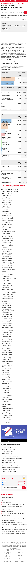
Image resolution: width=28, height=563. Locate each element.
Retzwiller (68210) (6, 273)
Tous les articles (12, 543)
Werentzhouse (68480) (7, 294)
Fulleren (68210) (6, 367)
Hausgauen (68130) (6, 345)
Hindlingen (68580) (6, 283)
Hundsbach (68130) (7, 352)
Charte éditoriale (18, 542)
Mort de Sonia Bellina (7, 497)
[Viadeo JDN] (20, 558)
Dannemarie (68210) (7, 209)
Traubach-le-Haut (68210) (8, 282)
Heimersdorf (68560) (7, 285)
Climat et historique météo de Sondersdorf (12, 458)
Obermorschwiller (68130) (8, 329)
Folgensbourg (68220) (7, 246)
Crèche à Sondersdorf (7, 451)
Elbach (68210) (5, 390)
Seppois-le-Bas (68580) (7, 218)
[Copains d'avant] (7, 558)
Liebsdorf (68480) (6, 388)
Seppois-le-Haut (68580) (8, 311)
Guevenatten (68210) (7, 414)
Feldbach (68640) (6, 320)
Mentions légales (5, 546)
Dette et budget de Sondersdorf (10, 456)
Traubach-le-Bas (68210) (8, 316)
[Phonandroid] (20, 561)
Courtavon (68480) (6, 359)
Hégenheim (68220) (7, 202)
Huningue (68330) (6, 195)
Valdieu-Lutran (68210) (7, 327)
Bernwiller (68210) (6, 227)
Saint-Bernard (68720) (7, 298)
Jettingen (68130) (6, 307)
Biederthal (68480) (6, 368)
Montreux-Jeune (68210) (8, 347)
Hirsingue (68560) (6, 213)
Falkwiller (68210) (6, 404)
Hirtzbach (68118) (6, 222)
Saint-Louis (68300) (7, 193)
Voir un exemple (22, 481)
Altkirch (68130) (6, 197)
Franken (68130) (6, 356)
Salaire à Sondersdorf (7, 453)
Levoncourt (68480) (7, 395)
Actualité (5, 481)
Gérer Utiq (24, 545)
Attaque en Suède (6, 509)
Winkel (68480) (6, 377)
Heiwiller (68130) (6, 410)
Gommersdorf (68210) (7, 332)
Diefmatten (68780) (7, 376)
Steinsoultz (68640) (7, 265)
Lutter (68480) (5, 385)
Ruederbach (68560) (7, 339)
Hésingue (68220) (6, 204)
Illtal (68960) (5, 229)
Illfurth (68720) (5, 206)
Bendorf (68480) (6, 397)
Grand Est (17, 3)
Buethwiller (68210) (7, 399)
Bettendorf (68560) (6, 321)
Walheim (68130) (6, 247)
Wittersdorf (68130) (7, 260)
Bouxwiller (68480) (6, 325)
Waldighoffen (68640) (7, 217)
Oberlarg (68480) (6, 417)
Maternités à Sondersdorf (8, 449)
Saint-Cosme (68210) (7, 421)
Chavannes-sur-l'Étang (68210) (9, 278)
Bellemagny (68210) (7, 415)
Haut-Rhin (23, 3)
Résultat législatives (8, 3)
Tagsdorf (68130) (6, 370)
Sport (4, 483)
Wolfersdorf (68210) (7, 354)
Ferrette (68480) (22, 15)
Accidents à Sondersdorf (8, 460)
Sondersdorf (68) (6, 446)
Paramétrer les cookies (16, 545)
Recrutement (20, 543)
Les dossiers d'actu (7, 485)
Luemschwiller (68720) (7, 264)
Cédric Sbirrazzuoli (6, 502)
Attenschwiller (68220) (7, 240)
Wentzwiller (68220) (7, 256)
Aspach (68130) (6, 233)
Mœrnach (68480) (6, 309)
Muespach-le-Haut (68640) (8, 231)
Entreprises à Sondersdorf (8, 469)
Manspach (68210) (6, 300)
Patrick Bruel (5, 499)
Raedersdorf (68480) (12, 15)
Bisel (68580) (5, 302)
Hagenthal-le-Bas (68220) (8, 220)
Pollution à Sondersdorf (8, 464)
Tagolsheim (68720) (7, 237)
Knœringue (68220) (7, 341)
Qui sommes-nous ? (6, 542)
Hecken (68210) (6, 303)
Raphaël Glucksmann (7, 511)
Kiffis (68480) (5, 401)
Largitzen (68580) (6, 358)
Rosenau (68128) (6, 208)
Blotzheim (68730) (6, 199)
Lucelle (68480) (6, 423)
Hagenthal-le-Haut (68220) (8, 262)
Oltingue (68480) (6, 271)
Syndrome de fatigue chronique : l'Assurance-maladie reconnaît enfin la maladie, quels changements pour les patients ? (13, 506)
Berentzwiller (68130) (7, 361)
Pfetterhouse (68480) (7, 238)
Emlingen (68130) (6, 374)
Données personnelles (6, 545)
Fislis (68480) (5, 338)
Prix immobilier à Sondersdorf (9, 471)
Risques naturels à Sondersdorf (9, 465)
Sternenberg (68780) (7, 419)
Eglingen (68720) (6, 350)
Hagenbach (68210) (7, 258)
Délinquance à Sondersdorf (8, 462)
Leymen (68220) (6, 226)
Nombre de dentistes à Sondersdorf (11, 467)
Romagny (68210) (6, 392)
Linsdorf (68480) (6, 363)
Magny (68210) (5, 386)
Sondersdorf (17, 25)
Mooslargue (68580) (7, 336)
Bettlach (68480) (6, 379)
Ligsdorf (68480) (5, 17)
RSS (16, 543)
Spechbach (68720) (7, 224)
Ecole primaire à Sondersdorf (9, 447)
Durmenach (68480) (7, 253)
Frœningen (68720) (7, 249)
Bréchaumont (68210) (7, 330)
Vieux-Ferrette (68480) (7, 289)
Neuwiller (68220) (6, 305)
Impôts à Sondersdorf (7, 455)
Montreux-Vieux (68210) (8, 244)
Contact (6, 543)
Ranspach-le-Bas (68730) (8, 291)
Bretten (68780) (6, 412)
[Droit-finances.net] (20, 556)
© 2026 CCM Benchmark (21, 546)
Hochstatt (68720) (6, 211)
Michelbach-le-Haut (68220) (9, 292)
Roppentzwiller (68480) (8, 274)
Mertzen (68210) (6, 406)
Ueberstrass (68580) (7, 365)
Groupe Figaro (12, 546)
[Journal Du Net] (7, 556)
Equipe (12, 542)
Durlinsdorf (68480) (7, 314)
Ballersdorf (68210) (6, 255)
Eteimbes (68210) (6, 334)
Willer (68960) (5, 383)
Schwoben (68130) (6, 403)
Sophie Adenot (6, 500)
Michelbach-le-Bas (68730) (8, 269)
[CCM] (20, 553)
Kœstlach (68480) (6, 312)
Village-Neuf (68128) (7, 200)
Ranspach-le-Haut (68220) (8, 296)
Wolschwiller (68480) (7, 323)
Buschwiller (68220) (7, 235)
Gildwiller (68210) (6, 394)
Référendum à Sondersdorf (9, 473)
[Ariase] (7, 561)
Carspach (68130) (6, 215)
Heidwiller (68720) (6, 287)
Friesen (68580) (6, 280)
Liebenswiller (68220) (7, 408)
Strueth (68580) (6, 348)
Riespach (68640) (6, 276)
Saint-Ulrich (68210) (7, 381)
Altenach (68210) (6, 343)
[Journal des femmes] (7, 553)
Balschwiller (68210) (7, 267)
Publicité (24, 542)
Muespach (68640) (6, 242)
